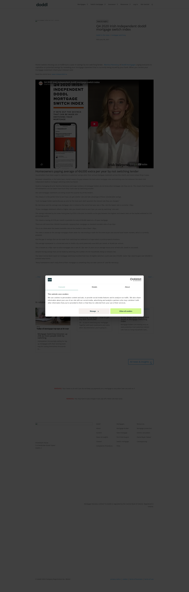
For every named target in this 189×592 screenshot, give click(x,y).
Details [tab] (94, 287)
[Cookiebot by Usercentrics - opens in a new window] (131, 279)
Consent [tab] (61, 287)
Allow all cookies (125, 311)
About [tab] (127, 287)
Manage (93, 311)
